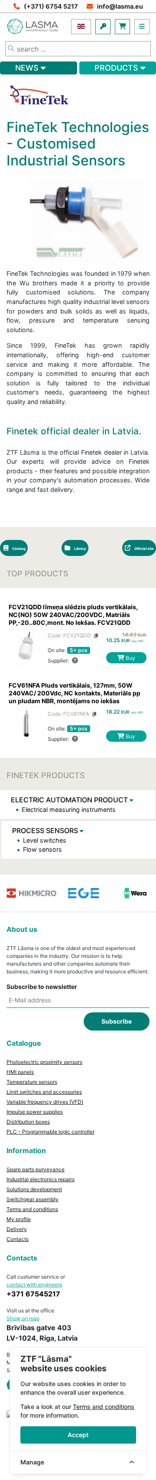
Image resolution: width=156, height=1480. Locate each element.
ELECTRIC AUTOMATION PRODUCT (70, 799)
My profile (18, 1219)
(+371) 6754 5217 (51, 6)
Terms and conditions (32, 1209)
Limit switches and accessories (44, 1092)
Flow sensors (42, 849)
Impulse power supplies (34, 1111)
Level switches (44, 840)
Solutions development (34, 1189)
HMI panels (20, 1072)
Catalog (18, 548)
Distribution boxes (28, 1121)
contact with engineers (34, 1284)
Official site (143, 548)
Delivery (16, 1229)
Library (79, 548)
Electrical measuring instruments (69, 809)
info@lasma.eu (120, 6)
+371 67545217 (33, 1293)
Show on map (22, 1318)
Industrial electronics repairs (40, 1179)
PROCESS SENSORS (46, 830)
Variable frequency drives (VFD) (44, 1102)
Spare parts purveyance (35, 1169)
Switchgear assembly (32, 1199)
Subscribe (116, 1021)
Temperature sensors (31, 1082)
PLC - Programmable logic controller (50, 1131)
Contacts (17, 1239)
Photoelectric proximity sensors (44, 1062)
